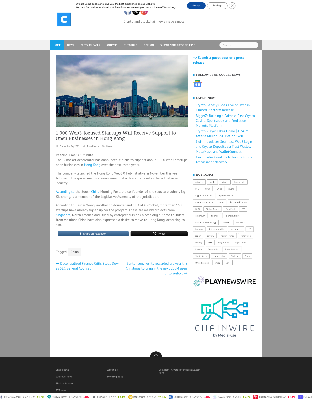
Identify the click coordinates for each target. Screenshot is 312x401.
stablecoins (219, 256)
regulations (240, 242)
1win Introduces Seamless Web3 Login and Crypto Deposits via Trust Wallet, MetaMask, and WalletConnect (224, 146)
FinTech (225, 222)
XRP (228, 262)
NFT (210, 242)
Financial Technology (205, 222)
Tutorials (130, 45)
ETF (243, 209)
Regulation (223, 242)
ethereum (200, 215)
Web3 (217, 262)
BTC (197, 188)
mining (198, 242)
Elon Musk (230, 209)
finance (214, 215)
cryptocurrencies (203, 195)
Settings (217, 5)
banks (212, 182)
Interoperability (216, 229)
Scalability (213, 249)
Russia (198, 249)
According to (65, 191)
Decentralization (238, 202)
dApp (221, 202)
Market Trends (227, 235)
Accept (196, 5)
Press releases (90, 45)
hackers (199, 229)
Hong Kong (92, 165)
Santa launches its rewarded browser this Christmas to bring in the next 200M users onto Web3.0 (157, 268)
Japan (198, 235)
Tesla (247, 256)
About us (112, 369)
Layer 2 (210, 235)
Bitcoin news (62, 369)
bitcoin (225, 182)
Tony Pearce (93, 146)
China (95, 191)
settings (171, 7)
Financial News (232, 215)
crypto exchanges (204, 202)
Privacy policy (115, 376)
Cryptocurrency (225, 195)
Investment (236, 229)
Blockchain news (64, 383)
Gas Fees (240, 222)
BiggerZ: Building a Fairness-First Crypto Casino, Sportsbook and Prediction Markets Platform (225, 121)
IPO (249, 229)
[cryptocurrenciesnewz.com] (63, 20)
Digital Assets (212, 209)
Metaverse (245, 235)
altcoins (199, 182)
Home (57, 45)
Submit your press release (177, 45)
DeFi (197, 209)
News (70, 45)
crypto (231, 188)
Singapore (63, 215)
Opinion (149, 45)
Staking (235, 256)
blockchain (239, 182)
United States (202, 262)
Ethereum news (64, 376)
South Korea (201, 256)
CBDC (207, 188)
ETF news (61, 390)
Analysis (112, 45)
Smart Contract (232, 249)
